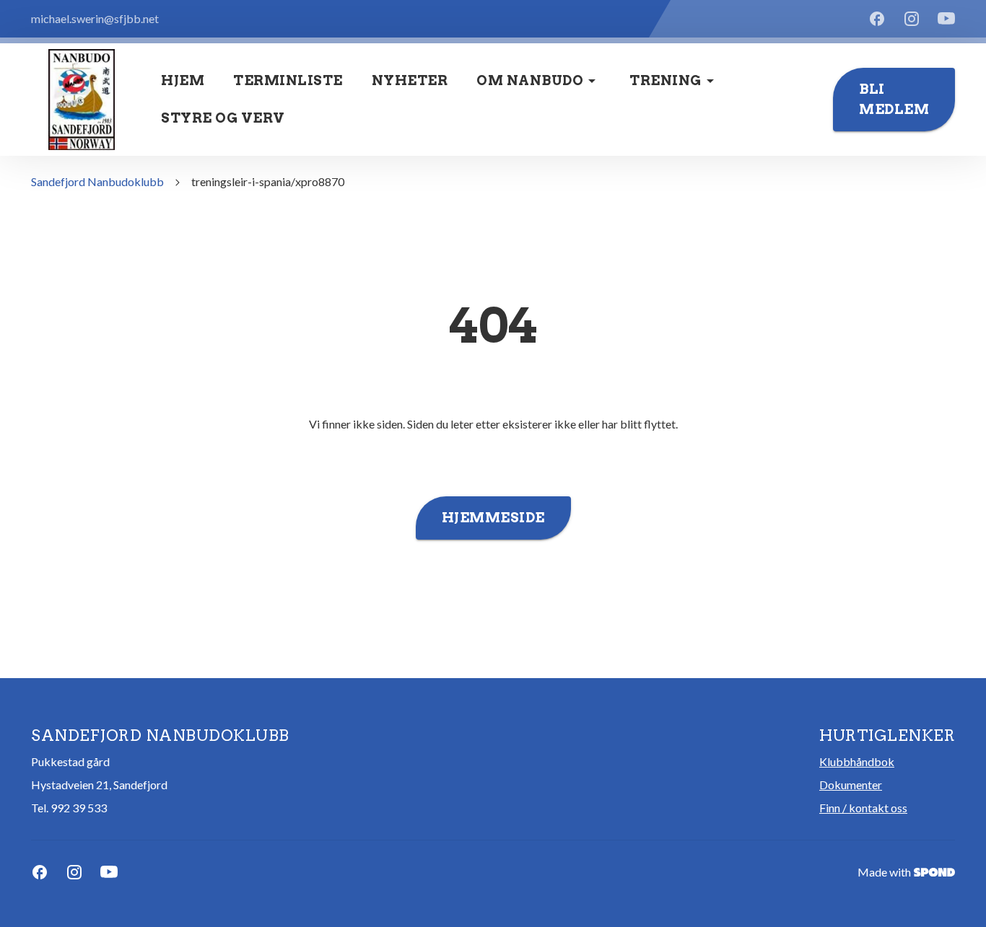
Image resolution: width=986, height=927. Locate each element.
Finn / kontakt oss (863, 807)
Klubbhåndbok (856, 761)
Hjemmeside (493, 517)
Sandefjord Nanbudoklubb (97, 181)
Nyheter (410, 80)
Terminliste (288, 80)
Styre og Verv (223, 118)
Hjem (182, 80)
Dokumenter (850, 784)
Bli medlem (894, 99)
